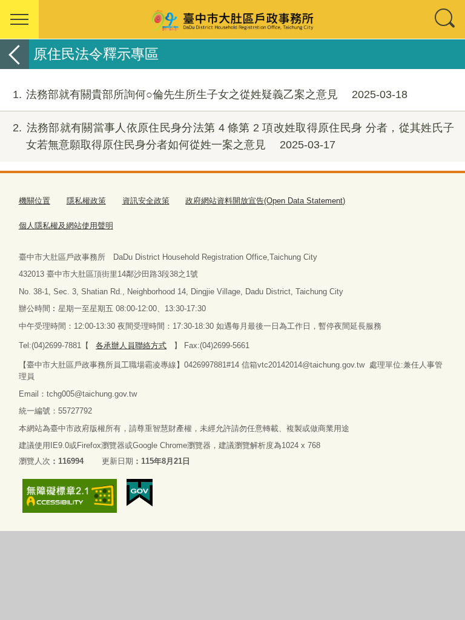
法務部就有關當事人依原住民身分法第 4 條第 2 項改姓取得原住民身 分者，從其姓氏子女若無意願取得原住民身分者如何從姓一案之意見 (233, 136)
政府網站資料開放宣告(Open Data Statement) (265, 200)
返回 (14, 54)
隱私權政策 (86, 200)
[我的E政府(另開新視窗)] (140, 493)
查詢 (445, 19)
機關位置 (34, 200)
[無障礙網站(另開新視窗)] (69, 496)
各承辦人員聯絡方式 (131, 345)
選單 (19, 19)
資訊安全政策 (146, 200)
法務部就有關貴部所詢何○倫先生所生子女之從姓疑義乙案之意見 (210, 94)
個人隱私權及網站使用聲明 (66, 225)
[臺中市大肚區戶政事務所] (232, 19)
